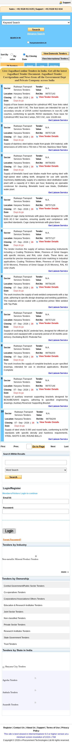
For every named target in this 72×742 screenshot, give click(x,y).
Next (53, 446)
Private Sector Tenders (14, 624)
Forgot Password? (12, 539)
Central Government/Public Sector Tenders (24, 586)
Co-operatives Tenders (15, 592)
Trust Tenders (10, 644)
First (3, 446)
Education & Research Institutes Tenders (23, 605)
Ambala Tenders (10, 692)
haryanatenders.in (38, 43)
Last (66, 446)
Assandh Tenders (10, 704)
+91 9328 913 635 (25, 9)
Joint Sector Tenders (13, 612)
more (63, 572)
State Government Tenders (16, 637)
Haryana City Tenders (15, 666)
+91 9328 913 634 (54, 9)
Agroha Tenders (9, 680)
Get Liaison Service (58, 120)
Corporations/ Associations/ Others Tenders (24, 599)
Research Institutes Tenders (17, 631)
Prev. (16, 446)
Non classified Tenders (15, 618)
